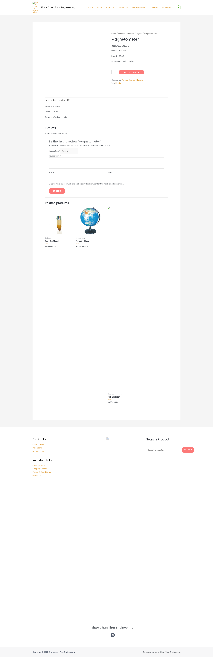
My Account (167, 7)
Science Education (126, 34)
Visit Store (37, 448)
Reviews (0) (64, 100)
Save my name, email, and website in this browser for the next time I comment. (87, 184)
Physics (139, 34)
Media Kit (37, 475)
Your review (55, 156)
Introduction (38, 444)
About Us (110, 7)
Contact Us (123, 7)
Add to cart (131, 72)
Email (111, 172)
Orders (155, 7)
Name (52, 172)
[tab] (50, 100)
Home (90, 7)
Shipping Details (40, 468)
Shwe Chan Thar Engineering (58, 7)
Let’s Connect (39, 451)
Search (188, 450)
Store (99, 7)
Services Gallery (139, 7)
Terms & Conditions (42, 472)
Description (50, 100)
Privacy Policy (39, 465)
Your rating (54, 151)
